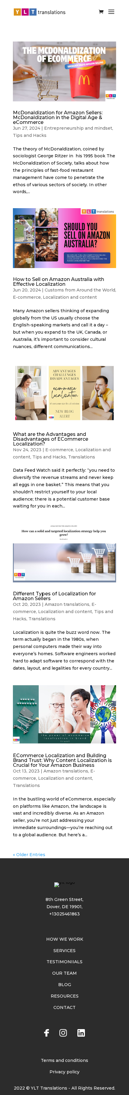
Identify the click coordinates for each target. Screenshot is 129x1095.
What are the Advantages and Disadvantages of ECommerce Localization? (50, 439)
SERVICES (64, 950)
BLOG (64, 984)
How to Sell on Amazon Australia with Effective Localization (58, 281)
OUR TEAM (64, 973)
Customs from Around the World (80, 290)
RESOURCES (65, 996)
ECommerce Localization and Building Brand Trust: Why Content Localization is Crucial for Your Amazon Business (62, 760)
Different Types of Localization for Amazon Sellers (54, 596)
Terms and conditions (64, 1060)
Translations (81, 457)
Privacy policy (65, 1072)
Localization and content (70, 297)
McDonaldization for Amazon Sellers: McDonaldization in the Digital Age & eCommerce (58, 117)
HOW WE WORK (64, 939)
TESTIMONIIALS (64, 961)
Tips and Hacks (29, 135)
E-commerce (27, 297)
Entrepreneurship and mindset (78, 128)
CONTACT (64, 1007)
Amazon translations (67, 604)
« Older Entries (29, 854)
